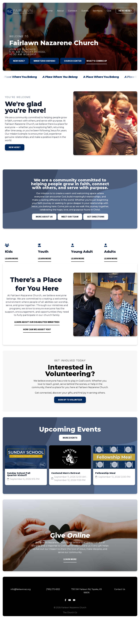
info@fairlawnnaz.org (20, 589)
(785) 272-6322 (53, 589)
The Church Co (70, 612)
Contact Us (119, 589)
